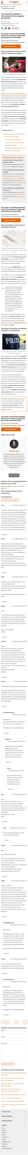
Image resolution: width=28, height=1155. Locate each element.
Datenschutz (5, 1144)
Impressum (4, 1146)
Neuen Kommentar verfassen (10, 500)
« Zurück (5, 1022)
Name (3, 1030)
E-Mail (3, 1036)
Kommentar (4, 1043)
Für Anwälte (4, 1137)
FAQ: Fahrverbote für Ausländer (13, 139)
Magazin (4, 1130)
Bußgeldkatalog (5, 6)
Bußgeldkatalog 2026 (14, 2)
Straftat (7, 194)
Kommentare (15, 28)
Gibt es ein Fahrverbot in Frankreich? (11, 1098)
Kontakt (3, 1139)
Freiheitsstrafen (20, 196)
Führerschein (18, 182)
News (3, 1128)
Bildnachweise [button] (14, 475)
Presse (3, 1135)
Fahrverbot (12, 6)
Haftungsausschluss (6, 1141)
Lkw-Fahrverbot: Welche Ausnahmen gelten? (13, 1101)
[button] (2, 28)
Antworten (4, 534)
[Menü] (2, 3)
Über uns (4, 1132)
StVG (14, 174)
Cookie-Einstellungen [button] (6, 1148)
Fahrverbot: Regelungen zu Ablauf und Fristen (13, 1094)
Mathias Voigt (6, 21)
